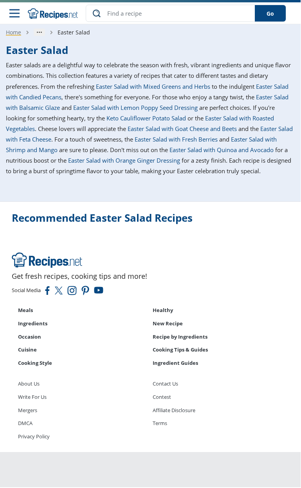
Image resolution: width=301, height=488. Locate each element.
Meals (25, 310)
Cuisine (27, 349)
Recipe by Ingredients (180, 336)
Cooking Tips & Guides (180, 349)
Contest (162, 396)
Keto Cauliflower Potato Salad (146, 118)
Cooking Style (35, 362)
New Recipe (168, 323)
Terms (160, 423)
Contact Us (165, 383)
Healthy (163, 310)
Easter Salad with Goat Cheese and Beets (182, 129)
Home (13, 32)
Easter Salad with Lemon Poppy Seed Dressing (135, 107)
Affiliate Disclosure (174, 410)
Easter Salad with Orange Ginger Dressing (124, 160)
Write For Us (32, 396)
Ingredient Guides (175, 362)
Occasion (29, 336)
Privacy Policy (34, 436)
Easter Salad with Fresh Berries (176, 139)
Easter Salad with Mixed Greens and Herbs (153, 86)
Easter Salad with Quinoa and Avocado (221, 150)
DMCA (25, 423)
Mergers (27, 410)
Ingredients (32, 323)
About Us (29, 383)
